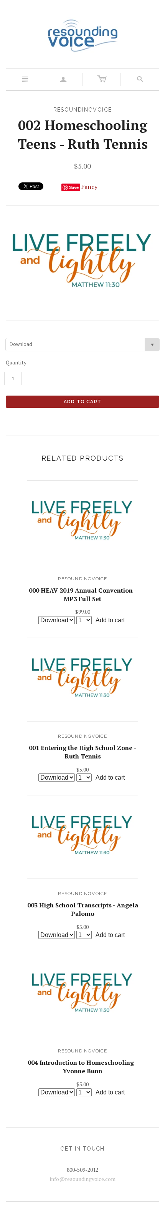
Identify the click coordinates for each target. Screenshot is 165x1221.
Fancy (89, 186)
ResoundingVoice (82, 578)
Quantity (16, 362)
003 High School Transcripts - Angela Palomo (82, 909)
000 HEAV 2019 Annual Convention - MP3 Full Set (83, 594)
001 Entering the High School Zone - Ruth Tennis (82, 751)
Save (74, 187)
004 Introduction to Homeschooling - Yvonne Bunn (83, 1066)
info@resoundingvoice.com (83, 1179)
